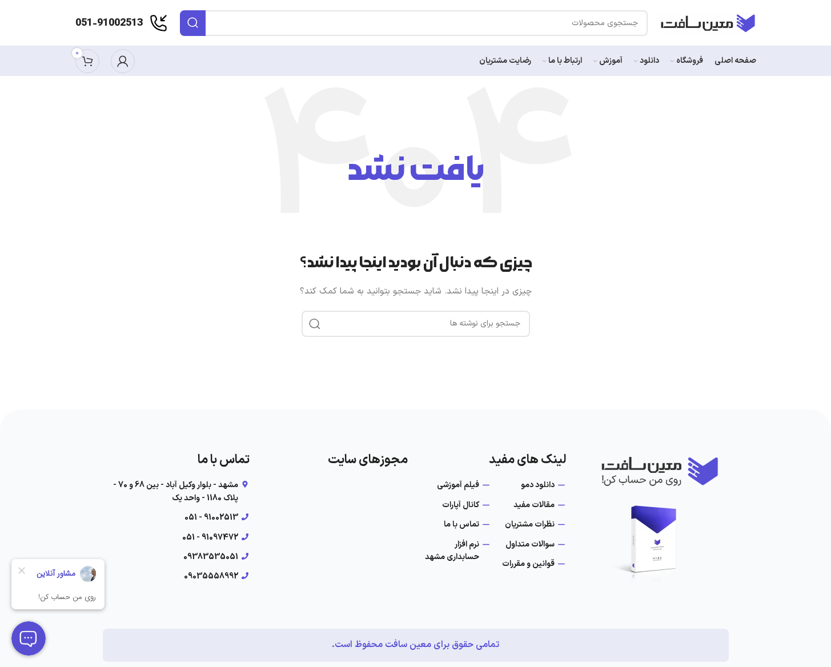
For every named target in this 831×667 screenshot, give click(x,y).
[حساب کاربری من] (122, 61)
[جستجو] (193, 23)
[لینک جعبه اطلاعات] (121, 23)
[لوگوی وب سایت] (707, 23)
